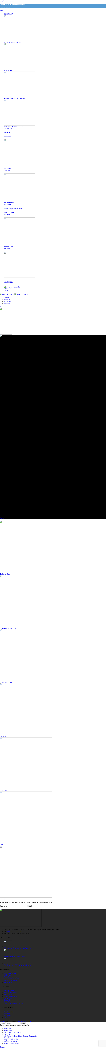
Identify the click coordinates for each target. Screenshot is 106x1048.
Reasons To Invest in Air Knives (14, 956)
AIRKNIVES (8, 70)
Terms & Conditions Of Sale (13, 1004)
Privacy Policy (9, 991)
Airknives (7, 975)
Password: (3, 906)
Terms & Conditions (10, 996)
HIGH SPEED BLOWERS (13, 42)
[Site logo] (7, 294)
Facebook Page (9, 1012)
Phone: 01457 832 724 (13, 931)
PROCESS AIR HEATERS (13, 127)
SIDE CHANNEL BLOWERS (14, 98)
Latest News (8, 1000)
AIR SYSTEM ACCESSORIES (8, 282)
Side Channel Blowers (11, 979)
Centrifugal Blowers (10, 977)
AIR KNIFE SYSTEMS (7, 169)
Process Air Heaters (10, 981)
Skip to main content (6, 1)
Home (2, 518)
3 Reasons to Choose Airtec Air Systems (17, 948)
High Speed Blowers (11, 973)
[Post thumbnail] (8, 946)
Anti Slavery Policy (10, 992)
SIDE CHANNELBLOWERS (9, 213)
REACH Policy (9, 994)
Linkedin (7, 1014)
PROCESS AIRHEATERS (8, 247)
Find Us (6, 1002)
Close (2, 520)
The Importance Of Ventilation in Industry (18, 965)
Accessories (8, 982)
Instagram (7, 1015)
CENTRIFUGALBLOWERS (9, 203)
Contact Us (7, 998)
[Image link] (19, 40)
